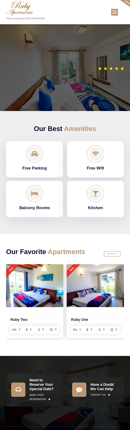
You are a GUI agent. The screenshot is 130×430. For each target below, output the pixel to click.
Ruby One (79, 319)
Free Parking (34, 168)
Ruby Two (18, 319)
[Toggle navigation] (114, 12)
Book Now (110, 76)
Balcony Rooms (34, 207)
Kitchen (95, 207)
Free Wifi (95, 168)
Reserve (111, 254)
